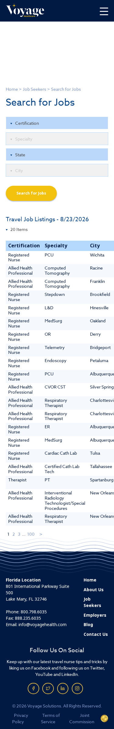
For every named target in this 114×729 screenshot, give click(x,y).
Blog (88, 625)
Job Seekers (34, 89)
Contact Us (96, 634)
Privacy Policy (20, 718)
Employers (95, 615)
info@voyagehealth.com (43, 625)
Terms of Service (50, 718)
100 (31, 534)
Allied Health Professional (20, 270)
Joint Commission (81, 718)
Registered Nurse (18, 257)
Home (12, 89)
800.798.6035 (34, 612)
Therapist (17, 480)
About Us (94, 590)
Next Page (41, 534)
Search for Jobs (31, 193)
